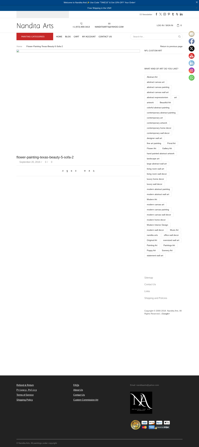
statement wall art (155, 255)
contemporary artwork (157, 123)
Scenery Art (167, 250)
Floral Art (171, 143)
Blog (68, 36)
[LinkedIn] (181, 14)
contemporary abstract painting (161, 112)
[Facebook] (156, 14)
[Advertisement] (99, 347)
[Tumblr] (173, 14)
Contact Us (150, 284)
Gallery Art (167, 148)
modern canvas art (155, 204)
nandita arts (152, 235)
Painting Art (152, 245)
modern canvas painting (158, 209)
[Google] (177, 14)
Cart (76, 36)
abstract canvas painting (158, 87)
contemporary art (155, 118)
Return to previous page (171, 46)
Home (59, 36)
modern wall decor (155, 230)
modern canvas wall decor (159, 215)
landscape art (153, 158)
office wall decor (171, 235)
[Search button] (179, 36)
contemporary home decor (159, 128)
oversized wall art (171, 240)
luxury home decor (155, 179)
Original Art (152, 240)
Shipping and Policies (155, 298)
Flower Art (151, 148)
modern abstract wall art (158, 194)
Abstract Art (152, 77)
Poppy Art (151, 250)
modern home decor (156, 220)
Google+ (166, 313)
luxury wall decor (154, 184)
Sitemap (148, 277)
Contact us (105, 36)
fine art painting (154, 143)
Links (147, 291)
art (175, 97)
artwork (150, 102)
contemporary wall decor (158, 133)
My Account (89, 36)
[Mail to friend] (80, 170)
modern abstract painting (158, 189)
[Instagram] (164, 14)
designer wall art (154, 138)
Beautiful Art (165, 102)
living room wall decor (157, 174)
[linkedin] (85, 170)
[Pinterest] (169, 14)
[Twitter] (160, 14)
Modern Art (152, 199)
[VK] (71, 170)
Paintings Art (169, 245)
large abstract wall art (157, 164)
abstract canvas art (155, 82)
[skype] (92, 170)
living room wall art (155, 169)
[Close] (197, 2)
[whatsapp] (89, 170)
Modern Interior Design (157, 225)
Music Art (174, 230)
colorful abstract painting (158, 107)
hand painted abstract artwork (160, 153)
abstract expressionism (157, 97)
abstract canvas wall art (158, 92)
